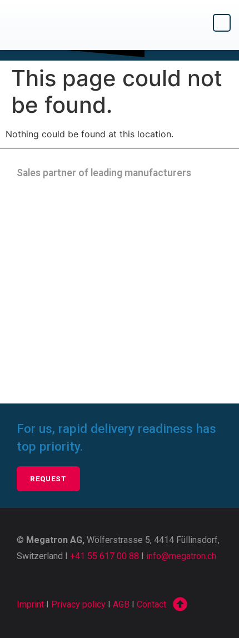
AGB (121, 604)
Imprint (30, 604)
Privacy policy (78, 604)
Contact (151, 604)
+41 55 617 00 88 (104, 556)
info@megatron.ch (181, 556)
